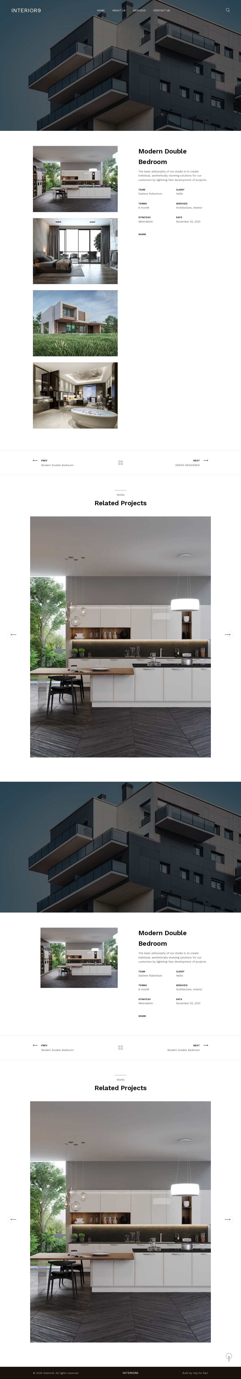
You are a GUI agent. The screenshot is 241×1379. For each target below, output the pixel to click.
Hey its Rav (200, 1372)
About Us (119, 10)
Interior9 (26, 10)
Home (101, 10)
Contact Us (161, 10)
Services (139, 10)
